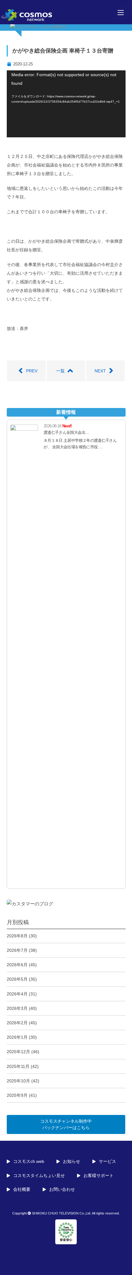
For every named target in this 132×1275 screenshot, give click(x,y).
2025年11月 (18, 1066)
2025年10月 (18, 1080)
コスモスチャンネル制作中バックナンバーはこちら (66, 1124)
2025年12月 (18, 1051)
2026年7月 (17, 950)
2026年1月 (17, 1037)
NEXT (100, 370)
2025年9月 (17, 1095)
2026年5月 (17, 979)
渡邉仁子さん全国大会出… (66, 432)
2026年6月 (17, 964)
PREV (31, 370)
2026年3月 (17, 1008)
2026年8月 (17, 935)
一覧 (60, 370)
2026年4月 (17, 993)
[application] (66, 103)
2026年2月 (17, 1022)
